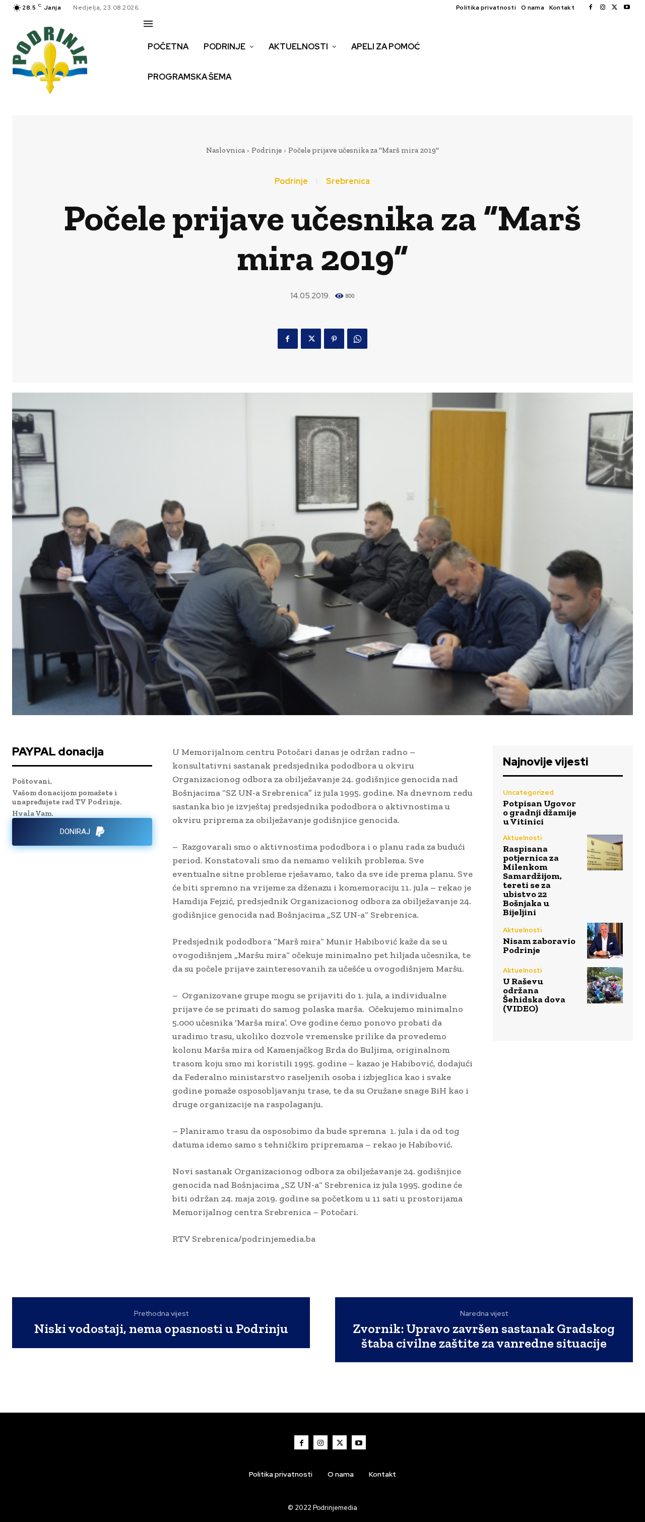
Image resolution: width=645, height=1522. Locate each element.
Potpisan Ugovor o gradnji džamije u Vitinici (539, 812)
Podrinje (266, 150)
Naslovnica (225, 150)
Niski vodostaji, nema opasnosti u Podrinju (161, 1328)
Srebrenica (348, 181)
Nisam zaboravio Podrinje (539, 945)
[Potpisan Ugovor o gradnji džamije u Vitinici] (605, 807)
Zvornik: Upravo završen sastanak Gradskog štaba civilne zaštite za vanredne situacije (484, 1335)
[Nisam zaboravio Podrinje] (605, 941)
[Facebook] (591, 8)
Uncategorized (528, 792)
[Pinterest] (334, 339)
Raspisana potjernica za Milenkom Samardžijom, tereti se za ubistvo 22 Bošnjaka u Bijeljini (532, 880)
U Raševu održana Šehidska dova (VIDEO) (534, 995)
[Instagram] (603, 8)
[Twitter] (615, 8)
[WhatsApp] (357, 339)
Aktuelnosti (522, 838)
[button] (154, 98)
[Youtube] (627, 8)
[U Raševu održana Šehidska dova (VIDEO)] (605, 985)
